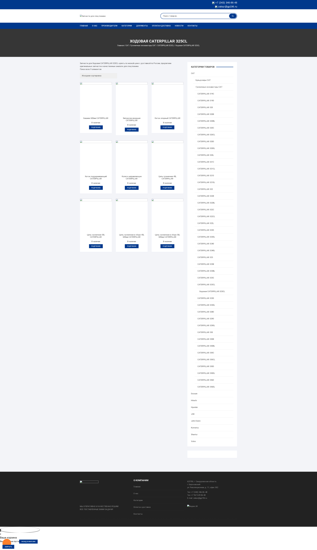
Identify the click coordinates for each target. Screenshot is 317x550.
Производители (109, 26)
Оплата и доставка (161, 26)
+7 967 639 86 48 (198, 495)
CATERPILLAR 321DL (206, 182)
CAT (127, 45)
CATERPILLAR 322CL (206, 216)
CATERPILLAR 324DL (206, 250)
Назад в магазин (28, 541)
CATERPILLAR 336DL (206, 387)
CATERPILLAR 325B (206, 264)
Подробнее (96, 127)
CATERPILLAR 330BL (206, 346)
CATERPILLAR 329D (206, 319)
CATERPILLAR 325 (205, 257)
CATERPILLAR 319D (206, 100)
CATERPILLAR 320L (206, 155)
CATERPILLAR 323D (206, 230)
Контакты (192, 26)
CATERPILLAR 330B (206, 339)
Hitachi (194, 400)
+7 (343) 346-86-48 (226, 2)
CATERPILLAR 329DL (206, 325)
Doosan (194, 394)
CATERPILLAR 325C (206, 278)
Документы (142, 26)
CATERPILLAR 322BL (206, 203)
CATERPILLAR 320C (206, 128)
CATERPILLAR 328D (206, 312)
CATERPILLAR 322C (206, 210)
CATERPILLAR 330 (205, 332)
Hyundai (194, 407)
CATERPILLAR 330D (206, 366)
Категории (127, 26)
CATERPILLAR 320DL (206, 148)
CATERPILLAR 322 (205, 189)
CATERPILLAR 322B (206, 196)
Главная (84, 26)
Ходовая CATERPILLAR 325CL (212, 291)
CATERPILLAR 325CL (165, 45)
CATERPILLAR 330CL (206, 359)
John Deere (196, 421)
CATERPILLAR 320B (206, 114)
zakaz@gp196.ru (227, 6)
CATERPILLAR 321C (206, 162)
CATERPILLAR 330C (206, 353)
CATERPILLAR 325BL (206, 271)
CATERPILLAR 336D (206, 380)
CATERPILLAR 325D (206, 298)
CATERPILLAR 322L (206, 223)
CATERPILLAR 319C (206, 94)
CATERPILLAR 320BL (206, 121)
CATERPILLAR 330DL (206, 373)
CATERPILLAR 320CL (206, 135)
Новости (179, 26)
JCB (192, 414)
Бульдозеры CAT (203, 80)
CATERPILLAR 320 (205, 107)
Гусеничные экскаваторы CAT (143, 45)
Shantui (194, 434)
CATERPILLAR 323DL (206, 237)
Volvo (193, 441)
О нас (94, 26)
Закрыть (8, 547)
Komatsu (195, 428)
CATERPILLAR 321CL (206, 169)
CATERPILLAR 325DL (206, 305)
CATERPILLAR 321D (206, 175)
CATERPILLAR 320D (206, 141)
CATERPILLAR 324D (206, 244)
